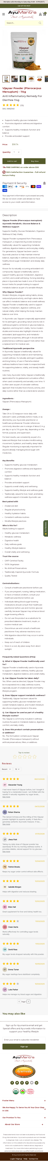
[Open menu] (3, 14)
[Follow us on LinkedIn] (36, 1083)
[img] (10, 105)
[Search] (40, 23)
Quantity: (6, 152)
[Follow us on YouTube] (31, 1082)
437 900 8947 (25, 6)
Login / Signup (16, 1159)
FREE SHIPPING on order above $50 (22, 167)
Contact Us (33, 1159)
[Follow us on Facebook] (12, 1083)
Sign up (24, 1046)
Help (25, 1159)
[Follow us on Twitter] (17, 1083)
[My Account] (40, 14)
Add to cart (12, 161)
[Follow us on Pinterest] (27, 1083)
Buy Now (35, 161)
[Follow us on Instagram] (22, 1083)
